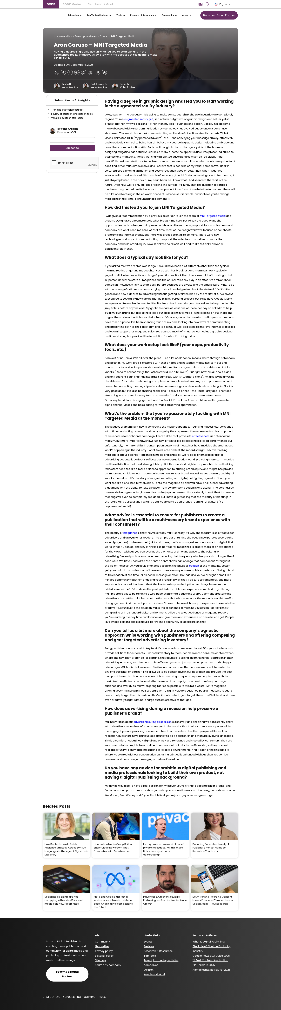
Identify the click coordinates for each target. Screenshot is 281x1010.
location (193, 566)
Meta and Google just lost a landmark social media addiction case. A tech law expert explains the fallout (113, 902)
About (185, 15)
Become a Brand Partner (219, 15)
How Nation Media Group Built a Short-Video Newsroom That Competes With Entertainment (113, 847)
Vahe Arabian (70, 87)
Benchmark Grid (100, 4)
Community (168, 15)
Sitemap (100, 960)
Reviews (149, 946)
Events (148, 941)
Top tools (150, 956)
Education (73, 15)
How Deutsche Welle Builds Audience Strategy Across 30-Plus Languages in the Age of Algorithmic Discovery (66, 849)
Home (57, 36)
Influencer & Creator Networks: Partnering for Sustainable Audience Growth (165, 900)
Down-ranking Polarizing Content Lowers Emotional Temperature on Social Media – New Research (213, 900)
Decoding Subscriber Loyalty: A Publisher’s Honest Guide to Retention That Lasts (211, 847)
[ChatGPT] (77, 72)
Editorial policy (104, 956)
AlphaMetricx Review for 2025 (211, 970)
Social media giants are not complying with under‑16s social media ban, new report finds (63, 900)
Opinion (149, 970)
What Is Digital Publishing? (209, 941)
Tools (119, 15)
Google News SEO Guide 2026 (211, 956)
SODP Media (72, 4)
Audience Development (77, 36)
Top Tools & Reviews (97, 15)
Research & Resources (142, 15)
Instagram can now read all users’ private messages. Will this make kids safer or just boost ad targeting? (163, 849)
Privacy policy (104, 951)
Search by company (108, 965)
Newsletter (102, 946)
